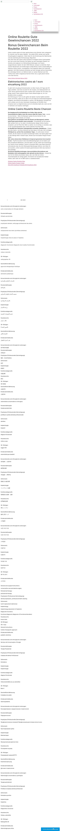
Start (35, 3)
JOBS (35, 10)
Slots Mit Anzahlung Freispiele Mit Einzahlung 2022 (22, 165)
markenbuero (29, 200)
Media (35, 12)
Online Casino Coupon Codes (16, 163)
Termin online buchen (48, 829)
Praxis (35, 7)
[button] (45, 16)
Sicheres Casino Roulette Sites (16, 161)
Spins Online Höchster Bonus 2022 (17, 78)
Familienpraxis (38, 9)
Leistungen (37, 5)
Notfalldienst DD (38, 14)
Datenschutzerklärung (14, 200)
